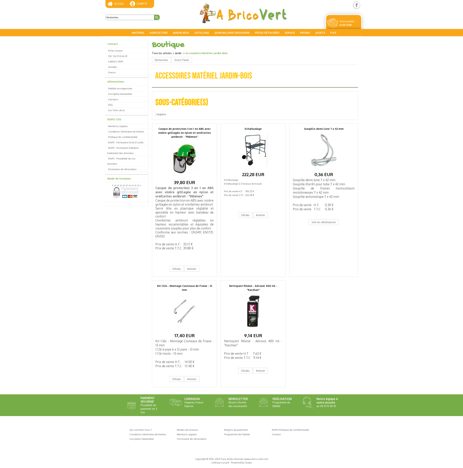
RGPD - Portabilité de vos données (121, 161)
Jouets (320, 32)
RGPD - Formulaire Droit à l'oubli (125, 142)
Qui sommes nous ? (140, 429)
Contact (112, 43)
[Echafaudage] (253, 169)
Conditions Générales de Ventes (126, 131)
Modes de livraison (187, 429)
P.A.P (333, 32)
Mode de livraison (119, 178)
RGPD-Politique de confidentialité (290, 429)
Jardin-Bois (181, 32)
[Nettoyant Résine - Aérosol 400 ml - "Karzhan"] (253, 330)
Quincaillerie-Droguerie (232, 32)
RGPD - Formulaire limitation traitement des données (123, 150)
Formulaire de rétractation (122, 169)
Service (290, 32)
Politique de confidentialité (122, 136)
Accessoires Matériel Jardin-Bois (207, 53)
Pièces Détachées (267, 32)
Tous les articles (162, 53)
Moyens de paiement (236, 429)
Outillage (201, 32)
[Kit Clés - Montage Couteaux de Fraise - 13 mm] (184, 330)
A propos (113, 99)
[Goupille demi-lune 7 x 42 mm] (323, 169)
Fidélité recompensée (120, 88)
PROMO (305, 32)
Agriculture (159, 32)
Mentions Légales (118, 126)
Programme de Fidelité (237, 434)
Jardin (178, 53)
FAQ (110, 104)
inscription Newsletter (120, 93)
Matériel (138, 32)
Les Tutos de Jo (116, 110)
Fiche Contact (115, 50)
